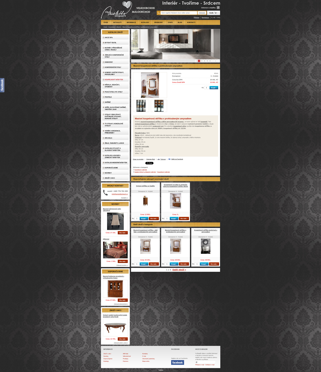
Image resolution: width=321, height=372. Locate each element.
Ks (203, 88)
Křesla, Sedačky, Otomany (112, 86)
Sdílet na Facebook (177, 159)
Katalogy (106, 361)
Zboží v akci (107, 353)
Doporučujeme (107, 358)
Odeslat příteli (150, 159)
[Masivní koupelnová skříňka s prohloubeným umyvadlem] (150, 97)
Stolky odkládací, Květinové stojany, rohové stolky (113, 116)
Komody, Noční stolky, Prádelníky (114, 73)
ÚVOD (106, 22)
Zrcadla (108, 138)
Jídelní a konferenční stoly (114, 56)
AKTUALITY (117, 22)
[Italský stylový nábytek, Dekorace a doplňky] (128, 19)
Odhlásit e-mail (209, 364)
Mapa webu (145, 361)
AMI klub (125, 353)
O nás (144, 356)
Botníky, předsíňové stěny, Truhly (113, 49)
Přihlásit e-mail (199, 364)
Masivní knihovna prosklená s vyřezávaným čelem (113, 277)
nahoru (161, 370)
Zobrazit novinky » (122, 265)
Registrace (205, 17)
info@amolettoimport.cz (120, 194)
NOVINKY (108, 173)
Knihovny (109, 62)
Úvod (105, 27)
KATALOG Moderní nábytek (116, 163)
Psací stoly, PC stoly (114, 92)
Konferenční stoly (113, 67)
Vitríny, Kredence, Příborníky (112, 132)
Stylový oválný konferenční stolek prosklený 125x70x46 (115, 316)
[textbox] (178, 13)
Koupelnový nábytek (114, 27)
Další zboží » (179, 270)
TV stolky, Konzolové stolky (114, 125)
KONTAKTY (191, 22)
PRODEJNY (158, 22)
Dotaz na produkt (138, 159)
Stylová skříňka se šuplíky (145, 186)
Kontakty (145, 353)
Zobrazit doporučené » (121, 304)
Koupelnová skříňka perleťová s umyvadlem (205, 231)
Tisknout (163, 159)
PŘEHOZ (106, 239)
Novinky (105, 356)
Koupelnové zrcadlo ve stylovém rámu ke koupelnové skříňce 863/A (175, 185)
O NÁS (170, 22)
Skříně (108, 102)
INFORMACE (131, 22)
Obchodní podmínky (148, 358)
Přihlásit (196, 17)
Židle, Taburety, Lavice (114, 143)
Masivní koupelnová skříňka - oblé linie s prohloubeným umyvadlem (145, 231)
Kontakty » (124, 197)
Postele (108, 97)
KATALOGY (145, 22)
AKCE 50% (109, 37)
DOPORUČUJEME (111, 168)
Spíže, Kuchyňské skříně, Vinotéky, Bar (115, 108)
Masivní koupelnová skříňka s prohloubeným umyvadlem (175, 231)
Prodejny (125, 358)
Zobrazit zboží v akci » (121, 342)
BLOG (180, 22)
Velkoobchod (127, 356)
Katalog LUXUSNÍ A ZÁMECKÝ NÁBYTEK (113, 156)
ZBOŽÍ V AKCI (110, 178)
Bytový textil (110, 43)
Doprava (125, 361)
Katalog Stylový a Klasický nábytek (113, 149)
